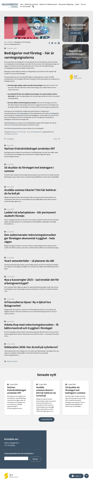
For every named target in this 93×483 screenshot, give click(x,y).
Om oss (83, 4)
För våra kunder (25, 7)
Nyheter (11, 42)
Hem (21, 4)
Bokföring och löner (31, 4)
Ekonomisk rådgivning (65, 4)
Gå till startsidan (12, 361)
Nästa (56, 139)
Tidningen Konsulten (10, 134)
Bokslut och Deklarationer (48, 4)
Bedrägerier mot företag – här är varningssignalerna (26, 132)
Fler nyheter (46, 419)
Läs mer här (76, 33)
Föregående (10, 139)
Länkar (77, 4)
